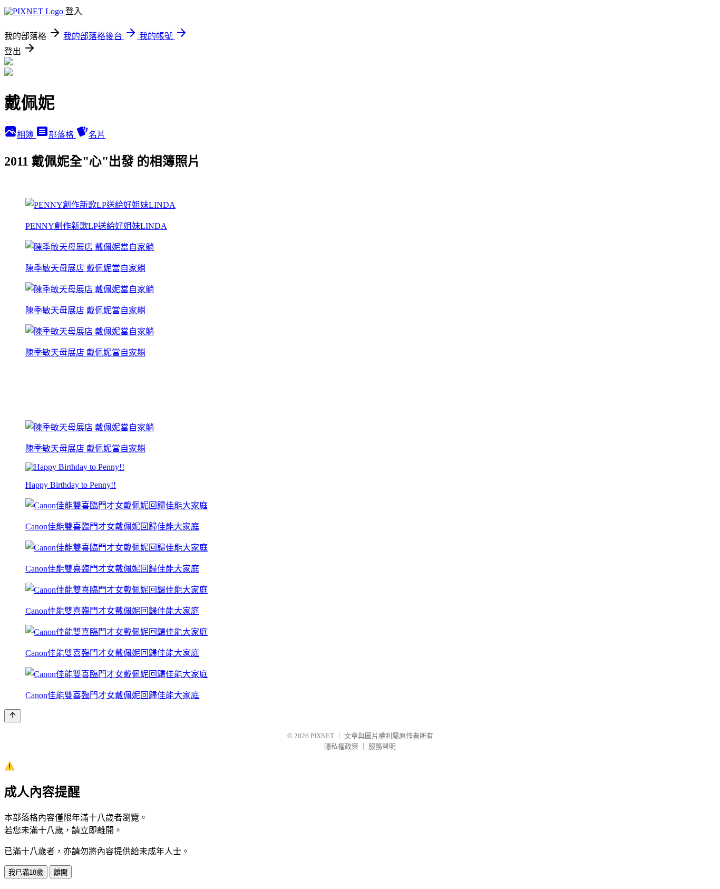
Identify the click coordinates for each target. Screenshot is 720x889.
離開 (60, 872)
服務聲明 (382, 746)
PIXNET (322, 736)
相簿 (26, 134)
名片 (97, 134)
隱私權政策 (341, 746)
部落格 (62, 134)
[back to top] (12, 715)
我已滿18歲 (25, 872)
